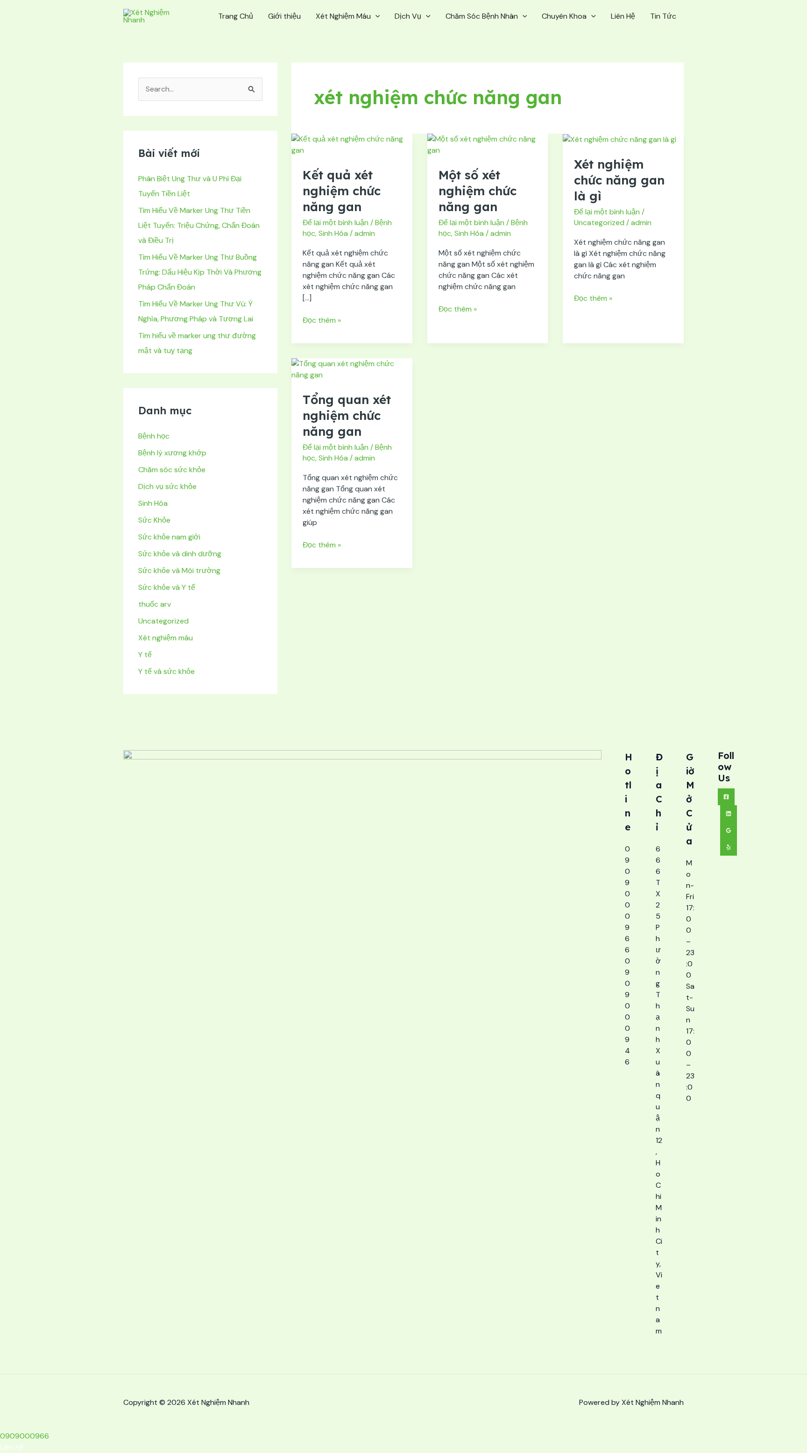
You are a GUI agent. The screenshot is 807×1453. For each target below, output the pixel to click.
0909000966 (24, 1436)
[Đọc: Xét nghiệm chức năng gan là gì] (619, 139)
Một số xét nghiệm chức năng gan (478, 190)
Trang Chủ (235, 16)
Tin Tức (663, 16)
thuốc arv (154, 604)
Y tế (145, 654)
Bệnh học (154, 436)
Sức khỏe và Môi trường (179, 570)
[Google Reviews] (728, 830)
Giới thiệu (284, 16)
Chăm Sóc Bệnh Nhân (482, 16)
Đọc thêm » (322, 320)
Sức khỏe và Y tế (166, 587)
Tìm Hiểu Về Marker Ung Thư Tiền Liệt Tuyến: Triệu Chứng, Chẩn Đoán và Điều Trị (199, 225)
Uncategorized (163, 621)
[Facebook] (726, 796)
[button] (375, 16)
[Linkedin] (728, 813)
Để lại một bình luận (335, 222)
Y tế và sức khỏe (166, 671)
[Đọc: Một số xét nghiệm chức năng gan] (487, 144)
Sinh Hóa (153, 503)
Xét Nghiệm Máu (343, 16)
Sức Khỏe (154, 520)
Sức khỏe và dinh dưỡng (179, 554)
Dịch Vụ (408, 16)
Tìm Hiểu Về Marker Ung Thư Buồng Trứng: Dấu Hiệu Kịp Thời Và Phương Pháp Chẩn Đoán (200, 272)
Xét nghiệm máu (165, 638)
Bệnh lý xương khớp (172, 453)
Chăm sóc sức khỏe (171, 470)
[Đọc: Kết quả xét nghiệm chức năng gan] (351, 144)
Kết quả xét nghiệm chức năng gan (342, 190)
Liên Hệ (623, 16)
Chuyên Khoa (564, 16)
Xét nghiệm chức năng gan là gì (619, 180)
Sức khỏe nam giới (169, 537)
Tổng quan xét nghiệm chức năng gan (347, 415)
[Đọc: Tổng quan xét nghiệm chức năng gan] (351, 369)
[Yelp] (728, 847)
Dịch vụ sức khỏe (167, 486)
